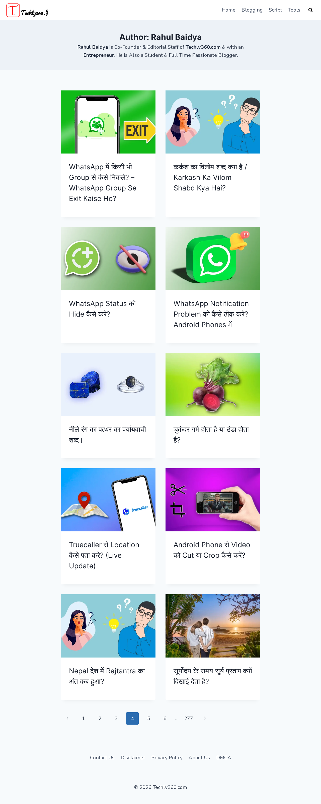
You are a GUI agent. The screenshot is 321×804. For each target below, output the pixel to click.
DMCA (223, 757)
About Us (199, 757)
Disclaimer (133, 757)
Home (228, 10)
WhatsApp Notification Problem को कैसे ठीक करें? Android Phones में (211, 314)
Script (275, 10)
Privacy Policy (167, 757)
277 (188, 718)
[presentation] (108, 122)
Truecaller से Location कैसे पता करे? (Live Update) (104, 555)
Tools (294, 10)
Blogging (252, 10)
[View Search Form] (310, 10)
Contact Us (102, 757)
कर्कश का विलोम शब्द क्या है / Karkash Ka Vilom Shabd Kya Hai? (210, 177)
